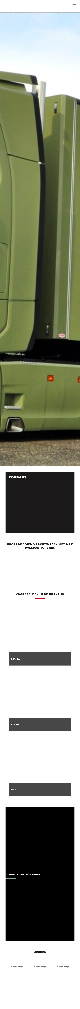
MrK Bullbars (33, 4)
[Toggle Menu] (74, 5)
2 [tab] (40, 982)
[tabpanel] (17, 971)
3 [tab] (43, 982)
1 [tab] (37, 982)
